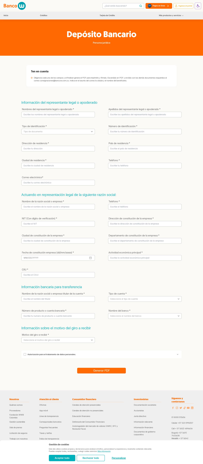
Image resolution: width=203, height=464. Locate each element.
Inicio (6, 16)
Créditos (43, 16)
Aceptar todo (62, 458)
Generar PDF (101, 370)
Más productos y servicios (170, 16)
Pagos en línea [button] (159, 6)
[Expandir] (177, 354)
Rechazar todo (91, 458)
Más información (104, 451)
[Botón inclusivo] (198, 6)
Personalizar (119, 458)
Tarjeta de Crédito (107, 16)
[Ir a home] (15, 6)
